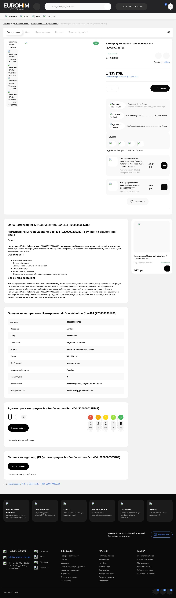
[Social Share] (168, 32)
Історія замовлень (145, 559)
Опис (27, 32)
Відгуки (59, 32)
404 (43, 484)
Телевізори (104, 559)
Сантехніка (104, 570)
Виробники (66, 574)
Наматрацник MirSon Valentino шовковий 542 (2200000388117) (130, 185)
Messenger (44, 568)
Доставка (65, 563)
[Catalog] (36, 6)
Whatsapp (44, 562)
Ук (170, 6)
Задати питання (18, 466)
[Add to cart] (164, 165)
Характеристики (42, 32)
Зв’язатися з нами (145, 570)
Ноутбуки (103, 563)
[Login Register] (154, 6)
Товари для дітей (106, 574)
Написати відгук (18, 428)
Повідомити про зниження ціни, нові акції (122, 77)
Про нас (64, 559)
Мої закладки (143, 563)
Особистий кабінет (145, 556)
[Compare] (158, 55)
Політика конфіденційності (73, 566)
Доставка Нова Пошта (138, 104)
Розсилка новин (144, 566)
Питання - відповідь (77, 32)
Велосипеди (104, 566)
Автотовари (104, 581)
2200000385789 (53, 484)
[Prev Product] (157, 32)
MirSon (24, 484)
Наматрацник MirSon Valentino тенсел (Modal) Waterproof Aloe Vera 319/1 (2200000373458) (132, 162)
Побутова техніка (106, 556)
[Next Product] (163, 32)
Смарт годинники (106, 577)
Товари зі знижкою (69, 577)
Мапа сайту (66, 581)
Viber (42, 557)
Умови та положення (70, 570)
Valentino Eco (35, 484)
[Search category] (48, 7)
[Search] (107, 7)
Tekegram (44, 551)
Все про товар (13, 32)
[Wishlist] (166, 55)
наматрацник (14, 484)
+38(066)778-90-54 (132, 6)
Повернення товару (70, 556)
